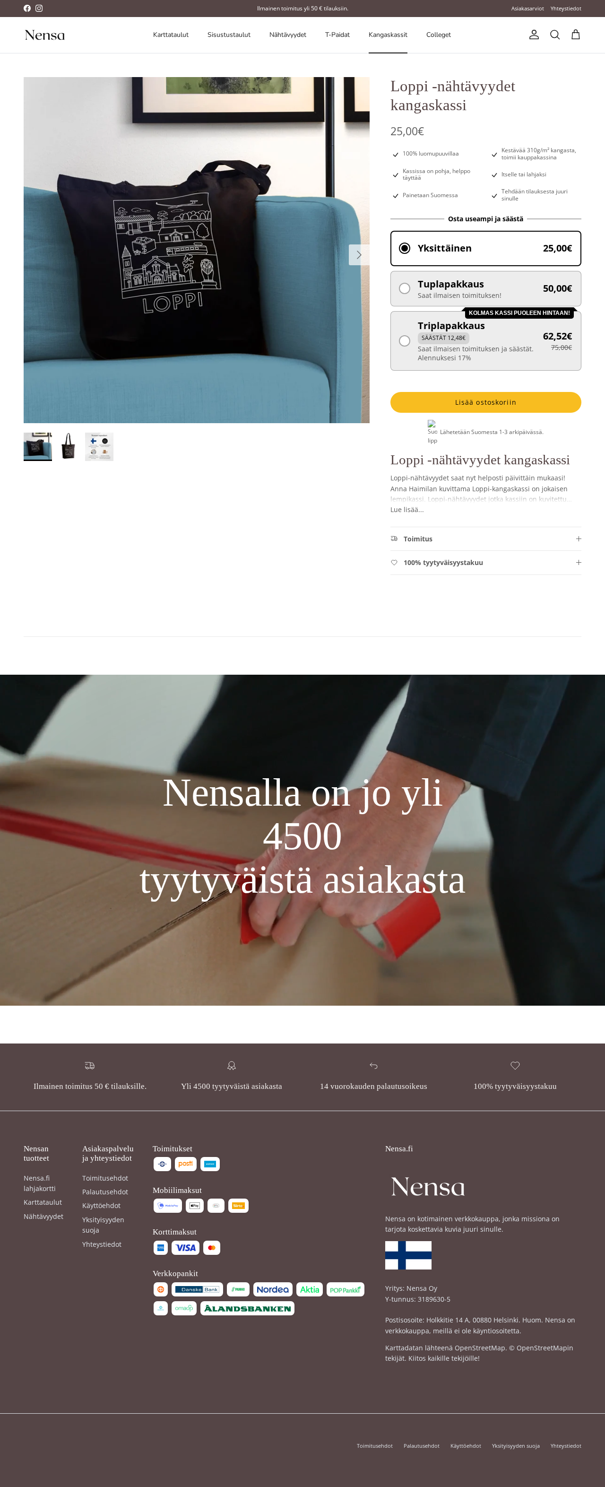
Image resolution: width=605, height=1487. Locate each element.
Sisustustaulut (229, 34)
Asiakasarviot (527, 8)
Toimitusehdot (105, 1178)
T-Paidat (337, 34)
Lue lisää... (407, 509)
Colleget (438, 34)
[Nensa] (45, 34)
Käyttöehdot (101, 1205)
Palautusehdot (105, 1191)
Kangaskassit (388, 34)
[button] (486, 248)
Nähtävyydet (287, 34)
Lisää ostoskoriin (486, 402)
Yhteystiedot (566, 8)
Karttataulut (171, 34)
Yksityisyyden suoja (516, 1445)
